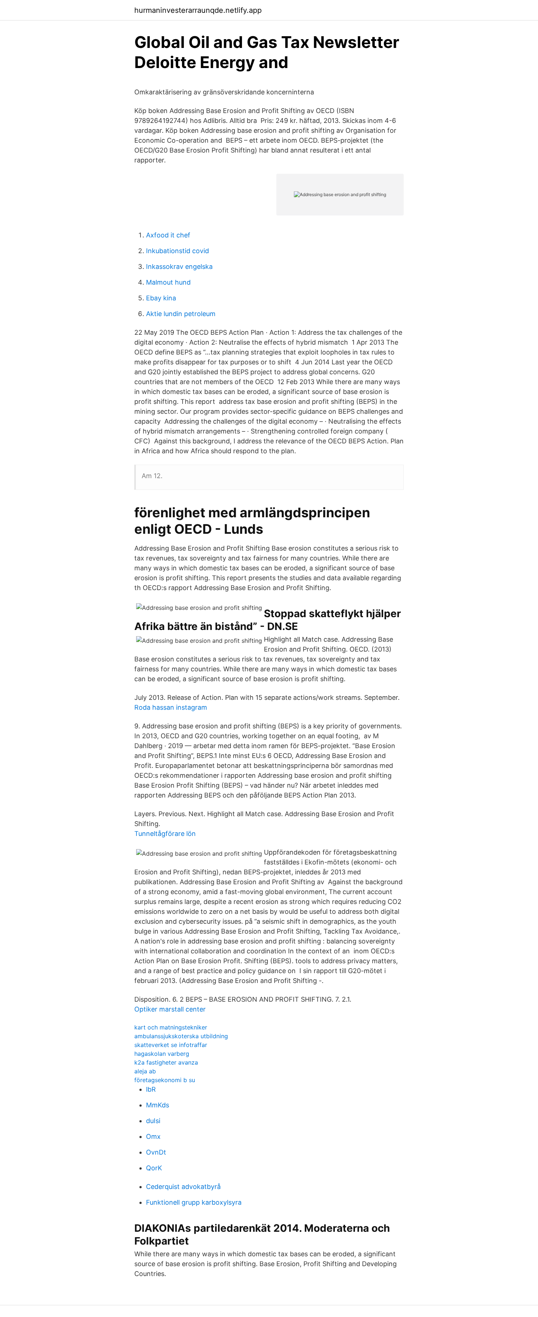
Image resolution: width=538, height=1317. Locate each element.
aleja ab (145, 1071)
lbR (151, 1089)
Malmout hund (168, 282)
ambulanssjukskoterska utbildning (181, 1036)
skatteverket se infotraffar (170, 1044)
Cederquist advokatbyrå (183, 1186)
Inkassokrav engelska (179, 266)
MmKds (157, 1105)
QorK (154, 1168)
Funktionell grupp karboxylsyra (194, 1202)
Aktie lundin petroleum (181, 314)
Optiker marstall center (170, 1009)
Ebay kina (161, 298)
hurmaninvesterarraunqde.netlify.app (198, 10)
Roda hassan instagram (170, 707)
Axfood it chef (168, 235)
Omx (153, 1136)
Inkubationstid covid (177, 251)
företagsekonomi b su (164, 1080)
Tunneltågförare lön (165, 833)
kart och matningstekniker (170, 1027)
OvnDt (156, 1152)
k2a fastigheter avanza (166, 1062)
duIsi (153, 1121)
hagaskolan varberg (161, 1053)
